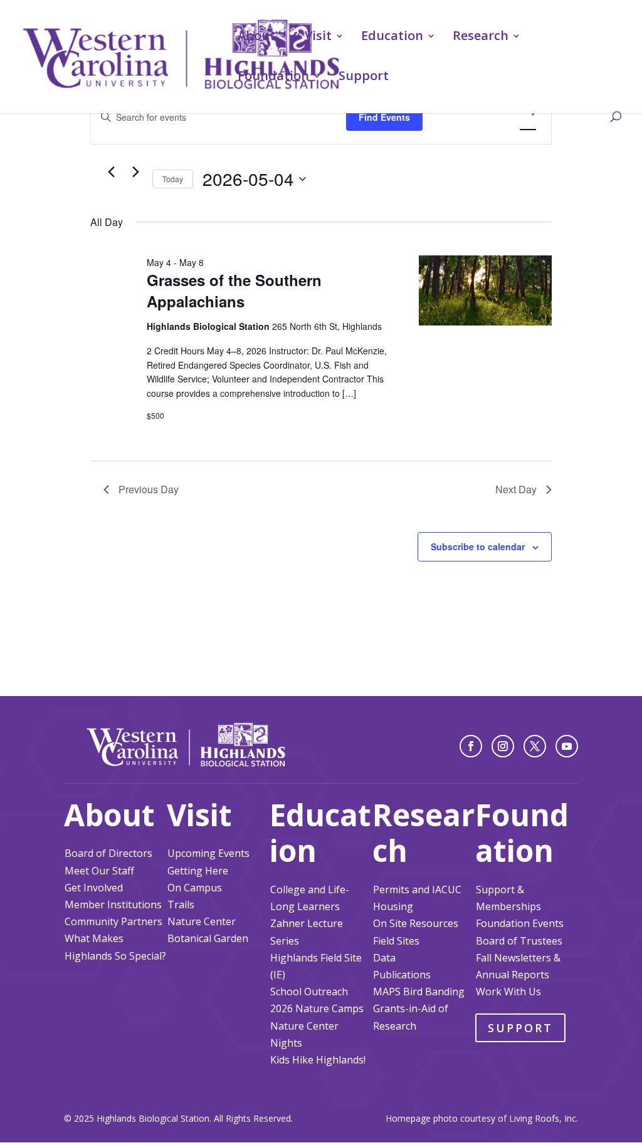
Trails (180, 904)
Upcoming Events (208, 853)
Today (172, 178)
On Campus (194, 887)
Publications (402, 975)
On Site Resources (415, 923)
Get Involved (94, 887)
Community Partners (113, 921)
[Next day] (135, 172)
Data (384, 958)
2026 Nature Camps (317, 1008)
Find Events (384, 117)
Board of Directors (108, 853)
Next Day (516, 489)
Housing (393, 906)
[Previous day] (110, 172)
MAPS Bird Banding (419, 991)
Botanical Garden (207, 938)
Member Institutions (113, 904)
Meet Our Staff (99, 871)
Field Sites (396, 941)
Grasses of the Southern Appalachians (234, 290)
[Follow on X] (535, 746)
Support (364, 77)
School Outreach (309, 991)
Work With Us (508, 991)
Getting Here (197, 871)
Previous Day (148, 489)
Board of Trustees (519, 941)
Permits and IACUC (417, 889)
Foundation (273, 77)
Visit (318, 37)
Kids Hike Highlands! (318, 1060)
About (256, 37)
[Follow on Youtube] (566, 746)
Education (392, 37)
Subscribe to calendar (478, 546)
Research (480, 37)
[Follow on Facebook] (471, 746)
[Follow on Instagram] (503, 746)
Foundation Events (520, 923)
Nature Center (201, 921)
